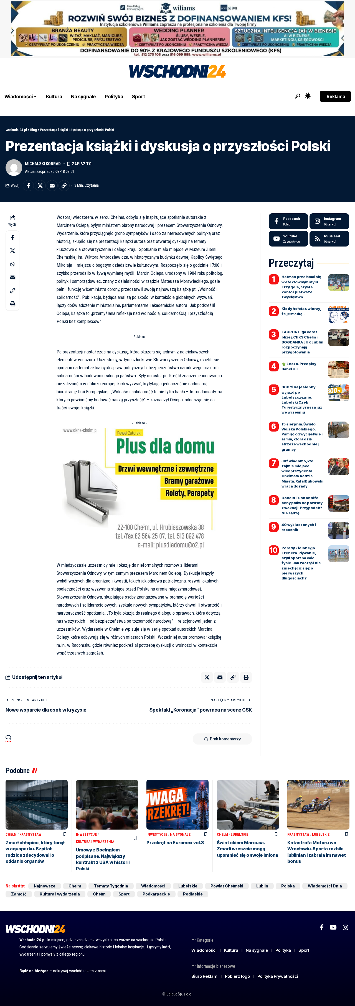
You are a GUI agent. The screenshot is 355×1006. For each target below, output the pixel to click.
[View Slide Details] (177, 28)
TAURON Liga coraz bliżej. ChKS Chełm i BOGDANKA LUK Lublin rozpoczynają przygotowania (302, 342)
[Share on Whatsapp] (12, 264)
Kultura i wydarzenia (95, 842)
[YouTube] (333, 927)
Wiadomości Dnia (325, 886)
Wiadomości (153, 886)
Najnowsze (44, 886)
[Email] (52, 185)
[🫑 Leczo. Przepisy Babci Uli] (338, 369)
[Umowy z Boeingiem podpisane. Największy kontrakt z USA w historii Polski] (107, 804)
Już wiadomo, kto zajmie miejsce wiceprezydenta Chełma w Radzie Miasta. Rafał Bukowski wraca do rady (302, 473)
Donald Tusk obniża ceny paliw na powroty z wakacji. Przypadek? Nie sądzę (302, 505)
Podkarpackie (156, 894)
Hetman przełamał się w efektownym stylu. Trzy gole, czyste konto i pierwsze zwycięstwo (301, 286)
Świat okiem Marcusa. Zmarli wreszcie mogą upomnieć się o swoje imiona (247, 849)
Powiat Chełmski (227, 886)
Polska (288, 886)
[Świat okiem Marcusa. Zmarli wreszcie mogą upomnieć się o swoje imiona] (248, 804)
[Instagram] (329, 221)
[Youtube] (288, 239)
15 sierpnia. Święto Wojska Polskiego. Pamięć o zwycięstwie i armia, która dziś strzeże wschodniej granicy (302, 436)
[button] (297, 96)
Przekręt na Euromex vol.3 (175, 842)
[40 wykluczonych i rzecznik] (338, 530)
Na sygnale (180, 834)
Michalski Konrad (43, 163)
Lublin (262, 886)
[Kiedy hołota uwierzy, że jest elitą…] (338, 314)
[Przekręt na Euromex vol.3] (177, 804)
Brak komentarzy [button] (225, 738)
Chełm (11, 834)
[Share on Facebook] (28, 185)
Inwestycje (86, 834)
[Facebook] (288, 221)
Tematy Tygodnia (111, 886)
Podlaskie (193, 894)
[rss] (329, 239)
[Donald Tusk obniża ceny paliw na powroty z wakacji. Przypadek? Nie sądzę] (338, 503)
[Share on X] (40, 185)
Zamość (19, 894)
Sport (124, 894)
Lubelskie (239, 834)
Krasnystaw (30, 834)
